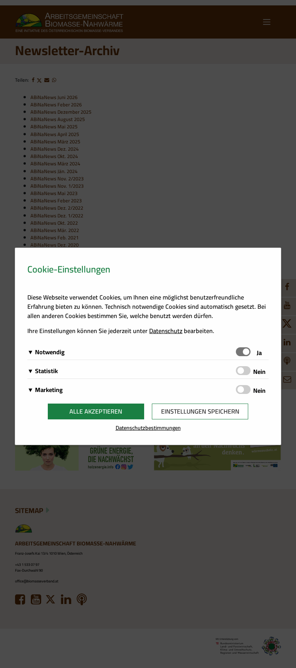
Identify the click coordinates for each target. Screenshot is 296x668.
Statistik (46, 370)
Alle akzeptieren (95, 411)
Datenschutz (165, 331)
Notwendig (50, 352)
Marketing (49, 389)
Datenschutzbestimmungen (148, 427)
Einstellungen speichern (200, 411)
